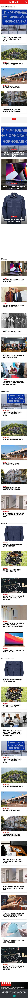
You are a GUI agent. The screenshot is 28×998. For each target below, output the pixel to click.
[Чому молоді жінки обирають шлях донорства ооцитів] (14, 929)
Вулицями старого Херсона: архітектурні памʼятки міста (11, 110)
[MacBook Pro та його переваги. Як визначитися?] (14, 174)
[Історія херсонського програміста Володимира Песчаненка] (14, 294)
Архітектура (6, 36)
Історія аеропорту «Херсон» (11, 87)
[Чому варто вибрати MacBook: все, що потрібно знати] (14, 639)
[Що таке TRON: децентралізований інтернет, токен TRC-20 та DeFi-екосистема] (14, 585)
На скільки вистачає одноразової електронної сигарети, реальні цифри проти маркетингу (13, 915)
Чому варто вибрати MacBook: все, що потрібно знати (13, 651)
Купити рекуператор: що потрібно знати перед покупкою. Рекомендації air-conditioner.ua (13, 624)
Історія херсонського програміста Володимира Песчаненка (13, 306)
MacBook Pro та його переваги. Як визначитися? (14, 187)
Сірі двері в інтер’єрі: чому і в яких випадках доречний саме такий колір (13, 514)
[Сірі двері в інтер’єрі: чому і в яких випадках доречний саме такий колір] (14, 502)
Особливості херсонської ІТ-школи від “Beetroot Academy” (13, 356)
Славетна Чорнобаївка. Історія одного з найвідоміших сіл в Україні (12, 39)
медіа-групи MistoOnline (13, 988)
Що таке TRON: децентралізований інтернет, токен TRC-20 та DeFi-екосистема (13, 597)
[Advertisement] (14, 241)
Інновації (14, 216)
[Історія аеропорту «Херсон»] (14, 76)
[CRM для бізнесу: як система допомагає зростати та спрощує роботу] (14, 848)
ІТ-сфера (14, 183)
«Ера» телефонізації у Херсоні (12, 332)
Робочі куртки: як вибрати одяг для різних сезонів (14, 220)
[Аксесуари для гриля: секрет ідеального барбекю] (14, 558)
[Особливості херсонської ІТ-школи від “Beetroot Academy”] (14, 344)
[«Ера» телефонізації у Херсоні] (14, 320)
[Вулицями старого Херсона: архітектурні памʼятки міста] (14, 98)
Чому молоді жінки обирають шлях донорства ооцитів (14, 941)
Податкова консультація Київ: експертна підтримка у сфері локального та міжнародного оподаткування (12, 733)
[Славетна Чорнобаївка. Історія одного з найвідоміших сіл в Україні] (14, 21)
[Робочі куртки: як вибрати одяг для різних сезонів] (14, 208)
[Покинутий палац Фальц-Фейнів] (14, 52)
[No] (26, 993)
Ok (14, 996)
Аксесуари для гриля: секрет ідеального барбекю (12, 570)
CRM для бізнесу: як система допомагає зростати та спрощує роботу (13, 861)
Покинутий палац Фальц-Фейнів (13, 64)
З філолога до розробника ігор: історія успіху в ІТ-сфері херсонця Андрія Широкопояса (13, 382)
